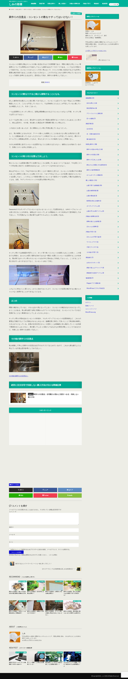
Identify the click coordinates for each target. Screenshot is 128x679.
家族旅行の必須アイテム (95, 273)
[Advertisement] (27, 429)
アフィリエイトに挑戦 (94, 113)
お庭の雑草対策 (92, 190)
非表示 (47, 82)
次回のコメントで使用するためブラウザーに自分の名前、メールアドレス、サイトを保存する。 (41, 549)
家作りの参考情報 (93, 170)
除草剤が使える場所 (94, 201)
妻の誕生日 (91, 139)
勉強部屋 (104, 3)
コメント (12, 511)
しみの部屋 (15, 4)
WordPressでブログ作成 (95, 288)
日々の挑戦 (91, 118)
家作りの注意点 (15, 484)
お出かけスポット (93, 262)
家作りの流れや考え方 (94, 149)
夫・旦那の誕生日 (93, 134)
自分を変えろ (92, 103)
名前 (11, 527)
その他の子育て (92, 252)
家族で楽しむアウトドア (95, 267)
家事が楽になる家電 (94, 221)
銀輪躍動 (33, 3)
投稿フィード (89, 306)
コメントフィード (91, 309)
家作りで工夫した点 (94, 159)
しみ (23, 633)
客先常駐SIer (92, 108)
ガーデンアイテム (93, 206)
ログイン (88, 302)
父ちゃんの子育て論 (94, 237)
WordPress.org (90, 312)
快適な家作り (51, 3)
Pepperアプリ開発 (93, 283)
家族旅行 (96, 3)
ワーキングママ (92, 242)
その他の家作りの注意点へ (18, 376)
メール (12, 534)
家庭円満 (41, 3)
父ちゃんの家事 (92, 226)
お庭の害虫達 (92, 196)
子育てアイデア (92, 247)
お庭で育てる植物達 (94, 185)
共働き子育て (87, 3)
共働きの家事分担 (75, 3)
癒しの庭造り (62, 3)
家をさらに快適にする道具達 (97, 165)
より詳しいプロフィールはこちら (32, 640)
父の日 (90, 129)
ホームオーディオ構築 (94, 175)
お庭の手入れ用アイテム (95, 211)
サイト (11, 542)
